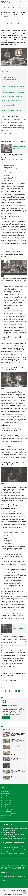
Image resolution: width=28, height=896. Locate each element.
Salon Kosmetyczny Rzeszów (9, 806)
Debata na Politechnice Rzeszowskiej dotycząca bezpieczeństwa (13, 854)
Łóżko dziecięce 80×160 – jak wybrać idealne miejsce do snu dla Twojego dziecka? (15, 829)
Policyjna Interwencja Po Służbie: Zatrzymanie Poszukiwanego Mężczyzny (13, 843)
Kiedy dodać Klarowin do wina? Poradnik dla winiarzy (19, 148)
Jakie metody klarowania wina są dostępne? (12, 81)
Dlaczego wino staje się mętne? (9, 77)
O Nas (8, 890)
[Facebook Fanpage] (16, 2)
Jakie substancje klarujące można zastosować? (12, 84)
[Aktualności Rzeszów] (5, 2)
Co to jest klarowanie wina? (8, 75)
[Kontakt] (18, 2)
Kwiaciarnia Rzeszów (7, 797)
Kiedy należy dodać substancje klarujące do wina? (13, 86)
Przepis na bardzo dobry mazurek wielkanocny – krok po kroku (17, 753)
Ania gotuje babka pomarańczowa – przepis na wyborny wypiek (17, 740)
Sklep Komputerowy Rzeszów (9, 809)
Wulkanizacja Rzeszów (8, 811)
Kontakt (23, 876)
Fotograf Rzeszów (7, 802)
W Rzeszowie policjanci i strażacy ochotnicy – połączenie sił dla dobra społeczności (13, 846)
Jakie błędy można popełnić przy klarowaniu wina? (13, 107)
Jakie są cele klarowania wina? (9, 79)
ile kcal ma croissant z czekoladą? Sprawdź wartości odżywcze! (18, 771)
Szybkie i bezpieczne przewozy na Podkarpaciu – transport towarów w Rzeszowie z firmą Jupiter (14, 839)
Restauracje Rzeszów (7, 815)
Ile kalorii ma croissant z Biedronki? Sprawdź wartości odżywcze (18, 778)
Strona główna (4, 7)
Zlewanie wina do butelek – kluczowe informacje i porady (19, 628)
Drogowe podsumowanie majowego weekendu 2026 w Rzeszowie (15, 850)
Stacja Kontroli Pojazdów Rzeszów (10, 813)
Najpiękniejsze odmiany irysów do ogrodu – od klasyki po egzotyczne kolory (13, 835)
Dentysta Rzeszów (7, 791)
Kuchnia (10, 7)
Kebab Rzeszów (6, 817)
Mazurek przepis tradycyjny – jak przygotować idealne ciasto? (18, 747)
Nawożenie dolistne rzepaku (9, 832)
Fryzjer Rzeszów (6, 804)
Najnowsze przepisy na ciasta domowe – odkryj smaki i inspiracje (18, 734)
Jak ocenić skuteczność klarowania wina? (11, 110)
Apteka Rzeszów (6, 793)
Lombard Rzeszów (7, 795)
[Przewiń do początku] (24, 892)
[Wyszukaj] (20, 2)
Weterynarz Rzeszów (7, 800)
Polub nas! (6, 717)
